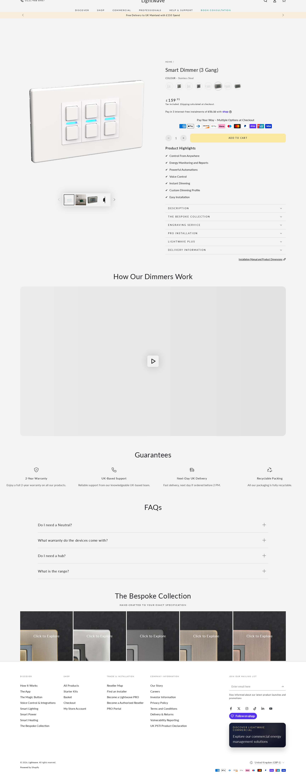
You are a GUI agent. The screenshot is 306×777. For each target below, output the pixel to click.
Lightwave (33, 762)
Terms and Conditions (163, 708)
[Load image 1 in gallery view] (69, 199)
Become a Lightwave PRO (123, 697)
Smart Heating (29, 720)
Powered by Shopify (29, 767)
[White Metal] (169, 86)
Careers (155, 691)
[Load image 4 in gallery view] (92, 199)
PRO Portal (114, 708)
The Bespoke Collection (34, 725)
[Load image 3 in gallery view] (80, 199)
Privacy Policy (159, 702)
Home (168, 62)
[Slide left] (23, 15)
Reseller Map (115, 685)
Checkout (70, 702)
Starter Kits (71, 691)
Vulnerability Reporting (164, 720)
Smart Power (28, 714)
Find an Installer (117, 691)
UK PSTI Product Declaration (168, 725)
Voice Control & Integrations (38, 702)
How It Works (29, 685)
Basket (68, 697)
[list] (153, 479)
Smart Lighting (29, 708)
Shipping (184, 104)
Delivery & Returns (162, 714)
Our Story (156, 685)
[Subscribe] (284, 686)
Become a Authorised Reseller (125, 702)
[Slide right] (283, 15)
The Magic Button (31, 697)
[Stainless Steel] (179, 86)
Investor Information (163, 697)
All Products (71, 685)
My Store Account (75, 708)
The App (25, 691)
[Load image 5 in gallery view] (104, 199)
